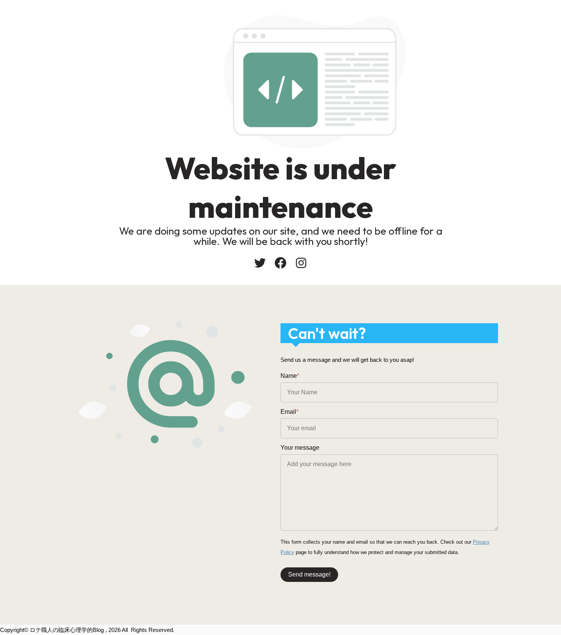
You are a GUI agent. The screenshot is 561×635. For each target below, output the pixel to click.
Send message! (309, 574)
